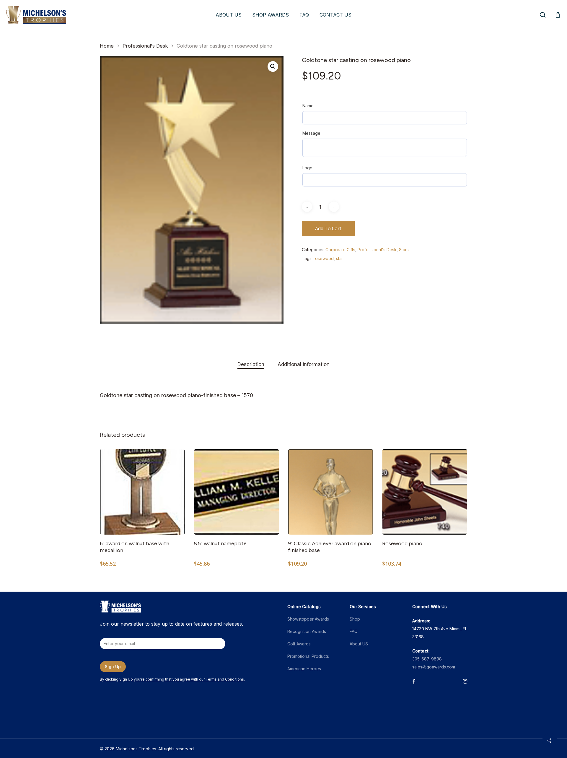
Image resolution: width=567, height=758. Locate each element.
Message (311, 133)
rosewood (324, 258)
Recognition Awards (306, 631)
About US (359, 643)
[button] (273, 66)
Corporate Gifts (340, 249)
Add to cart (328, 228)
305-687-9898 (427, 658)
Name (308, 105)
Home (107, 46)
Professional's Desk (145, 46)
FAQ (354, 631)
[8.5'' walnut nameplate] (236, 492)
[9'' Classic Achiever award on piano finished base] (330, 492)
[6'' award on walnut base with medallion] (142, 492)
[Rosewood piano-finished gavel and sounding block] (424, 492)
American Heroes (304, 668)
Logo (307, 167)
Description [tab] (250, 364)
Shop (355, 618)
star (339, 258)
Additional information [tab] (304, 364)
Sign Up (113, 666)
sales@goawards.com (433, 666)
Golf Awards (299, 643)
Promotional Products (308, 656)
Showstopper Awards (308, 618)
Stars (404, 249)
